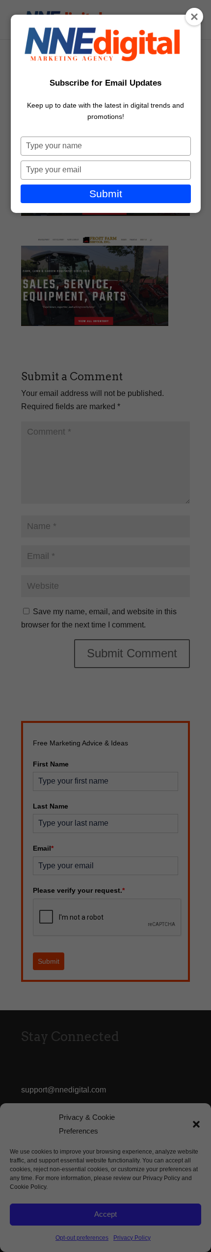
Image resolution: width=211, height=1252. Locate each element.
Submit (105, 193)
